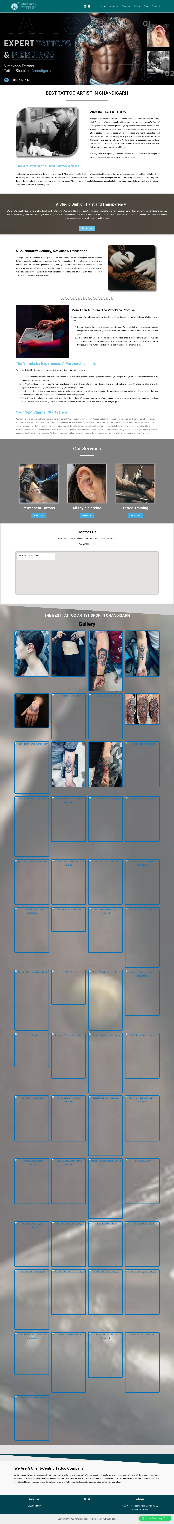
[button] (155, 1518)
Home (103, 6)
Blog (146, 6)
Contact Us (157, 6)
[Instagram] (89, 6)
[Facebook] (85, 6)
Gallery (136, 6)
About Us (114, 6)
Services (126, 6)
